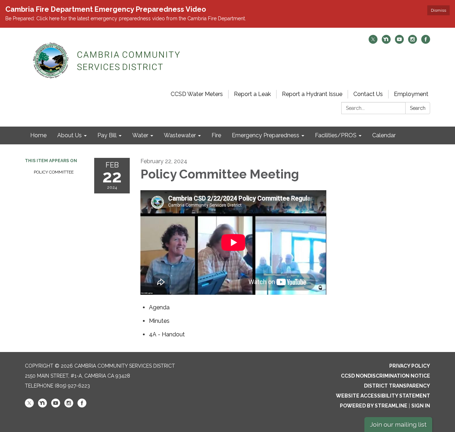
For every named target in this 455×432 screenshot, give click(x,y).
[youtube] (399, 41)
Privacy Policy (409, 366)
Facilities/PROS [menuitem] (336, 135)
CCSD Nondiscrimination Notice (385, 376)
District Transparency (397, 386)
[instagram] (412, 41)
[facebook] (425, 41)
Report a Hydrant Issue (312, 94)
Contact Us (368, 94)
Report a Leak (252, 94)
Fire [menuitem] (216, 135)
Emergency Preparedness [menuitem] (265, 135)
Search (417, 108)
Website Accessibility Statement (383, 396)
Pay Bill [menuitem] (107, 135)
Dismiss (438, 10)
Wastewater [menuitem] (180, 135)
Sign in (420, 406)
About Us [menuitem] (69, 135)
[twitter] (373, 41)
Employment (411, 94)
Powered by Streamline (373, 406)
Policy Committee (54, 172)
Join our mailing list (398, 424)
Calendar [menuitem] (384, 135)
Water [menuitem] (140, 135)
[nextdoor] (386, 41)
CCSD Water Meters (197, 94)
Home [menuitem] (38, 135)
